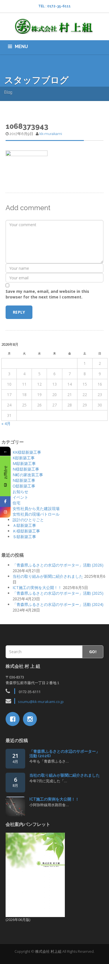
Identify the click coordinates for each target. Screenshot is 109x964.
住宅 (16, 502)
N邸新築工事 (24, 480)
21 (15, 758)
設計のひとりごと (28, 519)
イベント (20, 497)
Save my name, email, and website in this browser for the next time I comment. (47, 294)
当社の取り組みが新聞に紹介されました (48, 576)
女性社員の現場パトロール (36, 514)
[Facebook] (5, 501)
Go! (92, 651)
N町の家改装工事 (28, 474)
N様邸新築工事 (26, 469)
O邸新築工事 (24, 486)
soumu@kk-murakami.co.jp (41, 701)
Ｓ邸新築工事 (24, 536)
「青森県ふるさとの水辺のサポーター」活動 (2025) (58, 593)
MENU (21, 46)
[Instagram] (5, 512)
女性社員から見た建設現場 (36, 508)
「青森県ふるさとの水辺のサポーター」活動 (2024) (58, 604)
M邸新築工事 (24, 463)
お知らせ (20, 491)
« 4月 (6, 423)
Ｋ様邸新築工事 (26, 531)
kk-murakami (50, 134)
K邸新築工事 (24, 457)
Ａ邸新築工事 (24, 525)
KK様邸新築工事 (27, 452)
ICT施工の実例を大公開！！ (37, 587)
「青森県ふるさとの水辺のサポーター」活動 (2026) (58, 565)
